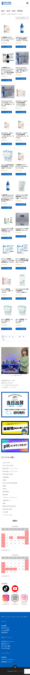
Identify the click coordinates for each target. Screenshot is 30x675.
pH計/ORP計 (6, 462)
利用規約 (4, 657)
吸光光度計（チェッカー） (11, 468)
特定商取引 (4, 632)
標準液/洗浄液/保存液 (9, 506)
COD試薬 (5, 512)
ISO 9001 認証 (5, 648)
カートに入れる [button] (6, 46)
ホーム (3, 617)
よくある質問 (5, 630)
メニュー (27, 3)
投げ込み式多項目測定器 (10, 483)
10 (19, 337)
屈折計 (5, 489)
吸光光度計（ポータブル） (11, 471)
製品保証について (6, 662)
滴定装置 (5, 494)
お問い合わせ (5, 628)
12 (3, 340)
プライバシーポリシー (8, 659)
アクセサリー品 (7, 515)
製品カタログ (5, 644)
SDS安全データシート (7, 641)
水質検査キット (7, 500)
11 (23, 337)
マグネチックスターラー (10, 497)
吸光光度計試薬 (7, 509)
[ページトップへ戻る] (15, 667)
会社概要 (4, 626)
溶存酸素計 (6, 477)
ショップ (9, 617)
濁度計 (5, 480)
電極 (4, 503)
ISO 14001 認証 (5, 646)
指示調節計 (6, 492)
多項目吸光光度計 (8, 474)
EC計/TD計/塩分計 (8, 465)
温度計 (5, 486)
